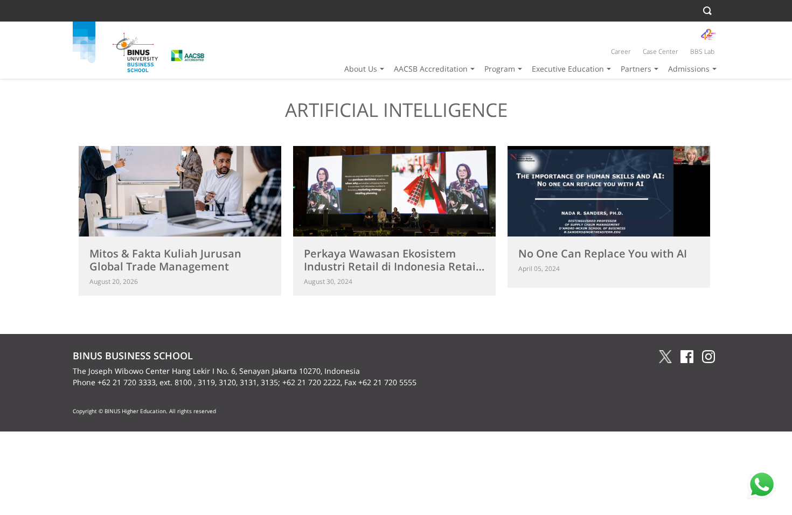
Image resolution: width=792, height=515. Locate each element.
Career (621, 51)
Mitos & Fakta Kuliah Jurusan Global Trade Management (165, 260)
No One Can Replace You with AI (602, 253)
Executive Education (568, 69)
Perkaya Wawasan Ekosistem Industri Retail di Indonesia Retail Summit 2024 (391, 266)
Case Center (660, 51)
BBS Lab (702, 51)
